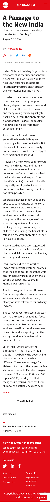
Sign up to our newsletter (32, 479)
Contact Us (31, 473)
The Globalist (14, 48)
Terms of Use (9, 482)
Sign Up (41, 497)
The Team (31, 485)
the (26, 5)
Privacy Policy (9, 477)
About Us (7, 473)
